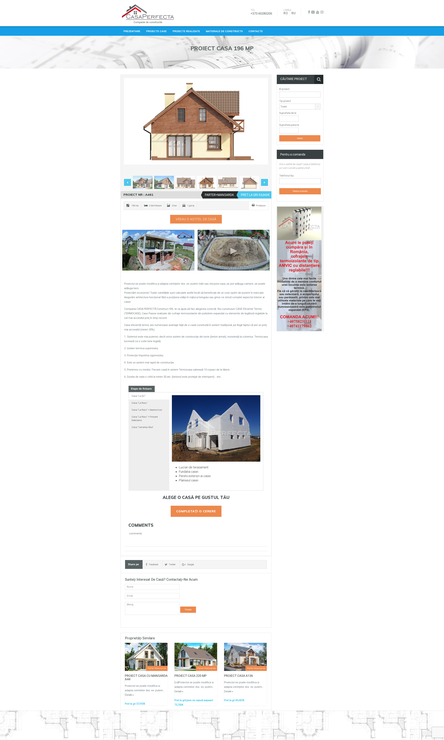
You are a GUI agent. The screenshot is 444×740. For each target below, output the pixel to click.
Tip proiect (285, 101)
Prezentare (131, 31)
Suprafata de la (287, 113)
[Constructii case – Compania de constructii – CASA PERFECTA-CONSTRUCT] (148, 12)
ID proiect (284, 89)
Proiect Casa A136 (238, 676)
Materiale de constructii (224, 31)
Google (190, 564)
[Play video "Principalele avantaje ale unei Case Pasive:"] (234, 250)
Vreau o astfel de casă (196, 219)
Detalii (128, 694)
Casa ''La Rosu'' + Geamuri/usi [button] (147, 410)
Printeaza (261, 205)
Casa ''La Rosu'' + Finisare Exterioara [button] (145, 418)
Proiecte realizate (186, 31)
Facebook (153, 564)
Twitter (172, 564)
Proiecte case (156, 31)
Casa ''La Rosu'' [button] (139, 403)
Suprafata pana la (289, 125)
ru (294, 13)
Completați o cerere (196, 511)
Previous (130, 126)
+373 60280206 (261, 13)
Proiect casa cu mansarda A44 (146, 677)
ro (286, 13)
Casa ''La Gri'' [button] (139, 396)
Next (261, 126)
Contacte (256, 31)
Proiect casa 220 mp (190, 676)
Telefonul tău (286, 175)
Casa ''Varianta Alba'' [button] (142, 427)
